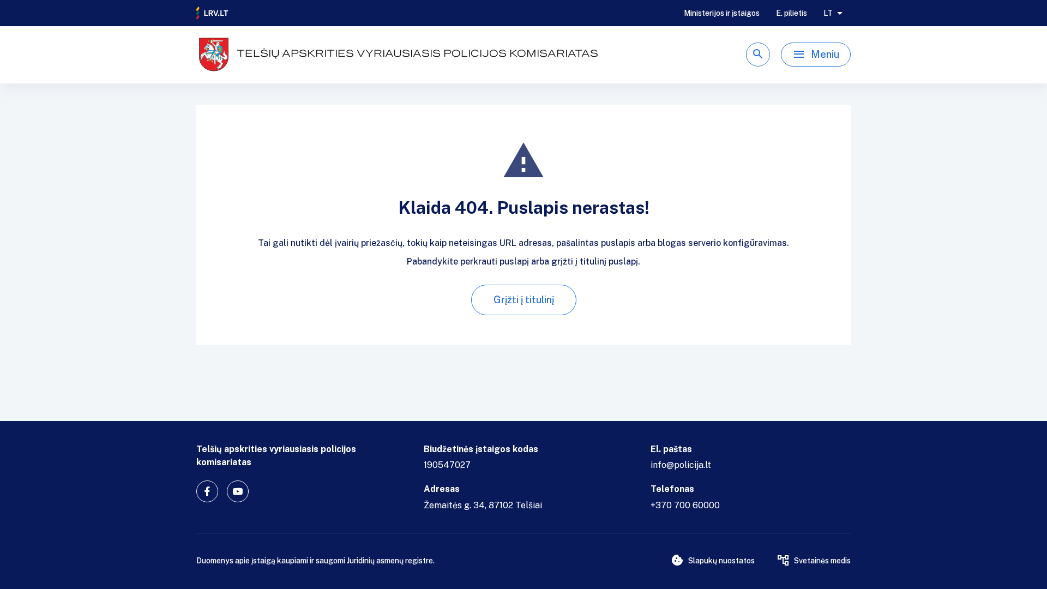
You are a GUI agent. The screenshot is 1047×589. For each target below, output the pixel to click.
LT (828, 13)
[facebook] (207, 491)
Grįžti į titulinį (524, 299)
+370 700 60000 (685, 505)
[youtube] (238, 491)
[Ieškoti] (758, 55)
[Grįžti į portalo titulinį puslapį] (212, 13)
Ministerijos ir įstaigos (722, 13)
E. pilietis (791, 13)
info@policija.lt (681, 465)
